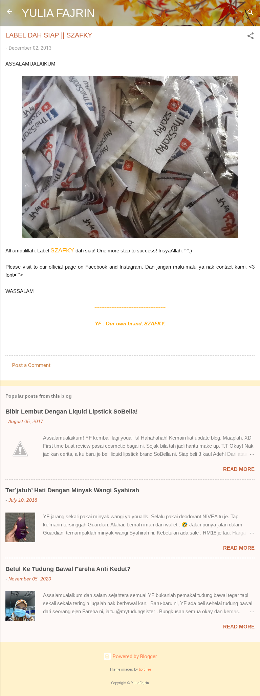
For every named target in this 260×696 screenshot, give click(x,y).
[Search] (250, 13)
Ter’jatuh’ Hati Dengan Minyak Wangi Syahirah (72, 490)
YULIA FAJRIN (58, 13)
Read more (239, 469)
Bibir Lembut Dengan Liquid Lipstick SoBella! (71, 411)
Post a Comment (31, 365)
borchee (145, 669)
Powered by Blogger (134, 656)
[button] (250, 37)
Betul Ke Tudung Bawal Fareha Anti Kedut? (68, 569)
